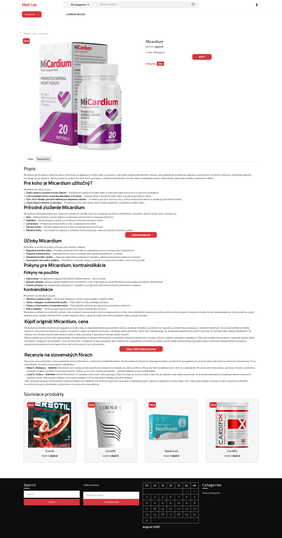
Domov (27, 33)
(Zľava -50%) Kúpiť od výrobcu (141, 349)
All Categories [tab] (78, 4)
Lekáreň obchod (75, 14)
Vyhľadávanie (193, 4)
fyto (34, 33)
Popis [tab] (30, 159)
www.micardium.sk (141, 234)
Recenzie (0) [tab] (43, 159)
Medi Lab (29, 4)
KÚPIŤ (202, 57)
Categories (30, 14)
